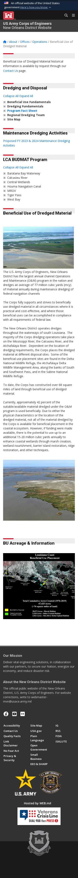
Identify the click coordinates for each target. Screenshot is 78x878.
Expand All (26, 96)
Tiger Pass (14, 195)
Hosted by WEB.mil (37, 803)
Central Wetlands (18, 182)
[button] (36, 7)
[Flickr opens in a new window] (22, 714)
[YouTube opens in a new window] (14, 714)
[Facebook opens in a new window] (6, 714)
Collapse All (11, 96)
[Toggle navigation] (72, 15)
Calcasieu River (17, 178)
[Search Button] (65, 15)
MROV (11, 191)
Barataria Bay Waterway (23, 173)
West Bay (13, 199)
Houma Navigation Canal (24, 186)
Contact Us (10, 71)
